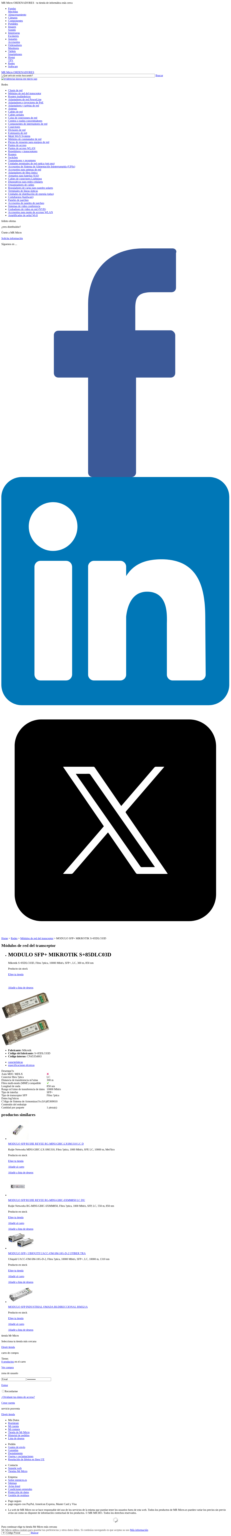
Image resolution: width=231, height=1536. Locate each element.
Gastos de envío (16, 1447)
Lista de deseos (16, 1438)
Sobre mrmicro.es (17, 1480)
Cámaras (12, 17)
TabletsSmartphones (15, 53)
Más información (139, 1530)
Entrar (4, 1385)
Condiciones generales (20, 1489)
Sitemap (12, 1483)
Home (4, 938)
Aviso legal (14, 1486)
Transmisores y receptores (22, 160)
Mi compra (14, 1429)
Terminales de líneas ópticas (23, 190)
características (15, 1062)
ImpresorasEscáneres (14, 34)
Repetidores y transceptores (22, 151)
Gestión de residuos (18, 1495)
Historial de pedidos (18, 1435)
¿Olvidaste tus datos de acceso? (18, 1397)
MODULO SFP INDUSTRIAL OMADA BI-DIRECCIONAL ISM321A (48, 1306)
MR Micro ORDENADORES (17, 72)
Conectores (14, 126)
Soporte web (15, 1468)
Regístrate (13, 1423)
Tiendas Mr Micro (17, 1471)
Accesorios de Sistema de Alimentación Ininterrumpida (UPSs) (41, 166)
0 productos (7, 1361)
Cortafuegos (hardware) (20, 197)
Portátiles (13, 23)
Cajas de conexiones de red (22, 117)
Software (13, 66)
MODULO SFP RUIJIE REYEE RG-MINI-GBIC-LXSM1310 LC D (46, 1143)
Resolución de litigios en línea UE (26, 1459)
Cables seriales (16, 114)
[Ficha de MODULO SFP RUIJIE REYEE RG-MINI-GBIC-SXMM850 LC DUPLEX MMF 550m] (17, 1195)
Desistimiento (15, 1453)
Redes (11, 63)
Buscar (159, 75)
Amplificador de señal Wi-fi (23, 215)
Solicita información (12, 238)
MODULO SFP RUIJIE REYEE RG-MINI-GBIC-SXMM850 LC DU (46, 1200)
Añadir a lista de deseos (20, 987)
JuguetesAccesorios (14, 41)
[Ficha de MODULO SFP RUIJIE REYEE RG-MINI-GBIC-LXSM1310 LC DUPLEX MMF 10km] (18, 1138)
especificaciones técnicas (21, 1065)
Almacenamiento (17, 14)
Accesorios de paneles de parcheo (26, 203)
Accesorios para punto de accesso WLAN (30, 212)
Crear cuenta (8, 1402)
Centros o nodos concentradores (25, 120)
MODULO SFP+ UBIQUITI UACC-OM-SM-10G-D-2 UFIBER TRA (47, 1253)
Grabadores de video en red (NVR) (27, 209)
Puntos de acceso (17, 145)
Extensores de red (17, 133)
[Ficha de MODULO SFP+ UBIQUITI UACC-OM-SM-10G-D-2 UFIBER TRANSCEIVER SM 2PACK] (20, 1248)
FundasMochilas (13, 10)
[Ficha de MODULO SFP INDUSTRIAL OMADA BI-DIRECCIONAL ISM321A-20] (20, 1301)
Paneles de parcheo (18, 200)
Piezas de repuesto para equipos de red (28, 142)
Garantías (13, 1450)
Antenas (12, 108)
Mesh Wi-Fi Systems (19, 136)
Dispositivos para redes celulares (25, 181)
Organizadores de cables (21, 184)
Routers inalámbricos (19, 96)
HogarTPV (11, 59)
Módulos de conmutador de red (24, 139)
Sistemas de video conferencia (24, 206)
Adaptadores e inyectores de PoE (25, 102)
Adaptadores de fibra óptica (23, 172)
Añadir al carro (16, 1166)
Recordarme (11, 1391)
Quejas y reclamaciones (20, 1456)
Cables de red (15, 111)
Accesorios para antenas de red (24, 169)
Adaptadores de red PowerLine (24, 99)
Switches (13, 157)
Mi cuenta (13, 1426)
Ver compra (7, 1367)
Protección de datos (18, 1492)
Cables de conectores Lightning (25, 178)
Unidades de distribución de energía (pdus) (31, 194)
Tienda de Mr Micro (19, 1432)
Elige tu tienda (16, 974)
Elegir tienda (8, 1347)
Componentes (15, 20)
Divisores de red (17, 130)
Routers (12, 154)
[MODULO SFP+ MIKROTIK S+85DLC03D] (25, 1018)
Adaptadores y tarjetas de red (23, 105)
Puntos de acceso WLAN (21, 148)
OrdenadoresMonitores (15, 47)
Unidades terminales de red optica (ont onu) (31, 163)
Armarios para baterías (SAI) (23, 175)
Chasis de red (15, 90)
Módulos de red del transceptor (24, 93)
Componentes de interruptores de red (27, 123)
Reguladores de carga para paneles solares (30, 187)
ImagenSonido (12, 28)
